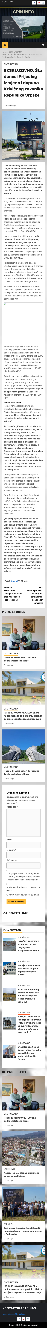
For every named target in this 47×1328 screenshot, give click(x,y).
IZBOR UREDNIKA (11, 64)
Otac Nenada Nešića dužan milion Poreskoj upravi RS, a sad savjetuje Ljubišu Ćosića (29, 1053)
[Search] (43, 44)
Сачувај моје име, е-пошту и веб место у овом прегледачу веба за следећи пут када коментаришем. (24, 876)
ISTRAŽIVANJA (24, 937)
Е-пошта (11, 850)
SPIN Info (23, 11)
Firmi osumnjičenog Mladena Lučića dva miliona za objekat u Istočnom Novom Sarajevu (28, 995)
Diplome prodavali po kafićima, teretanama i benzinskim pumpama (34, 595)
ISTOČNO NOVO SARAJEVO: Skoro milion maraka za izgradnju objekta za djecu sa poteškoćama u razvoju (23, 716)
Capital (14, 581)
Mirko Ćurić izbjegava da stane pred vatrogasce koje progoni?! (13, 593)
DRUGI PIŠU (8, 1224)
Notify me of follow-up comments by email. (23, 889)
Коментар (12, 807)
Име (9, 839)
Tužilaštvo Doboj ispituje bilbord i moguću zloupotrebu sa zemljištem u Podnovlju (23, 1231)
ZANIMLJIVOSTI (10, 1169)
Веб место (12, 860)
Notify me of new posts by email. (24, 895)
